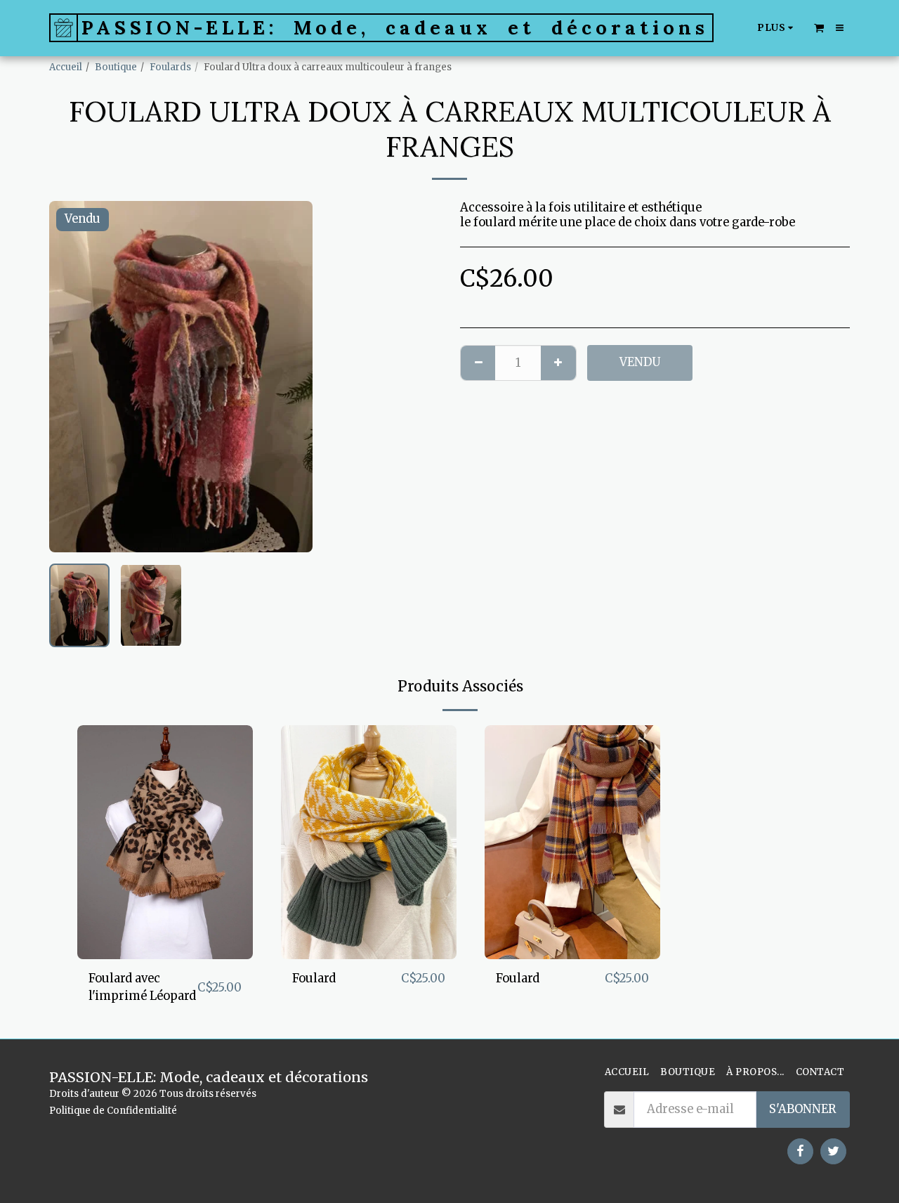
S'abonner (802, 1109)
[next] (290, 376)
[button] (819, 27)
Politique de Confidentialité (113, 1111)
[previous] (71, 376)
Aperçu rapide (165, 952)
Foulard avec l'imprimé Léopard (142, 987)
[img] (165, 842)
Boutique (116, 67)
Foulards (170, 67)
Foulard (314, 978)
